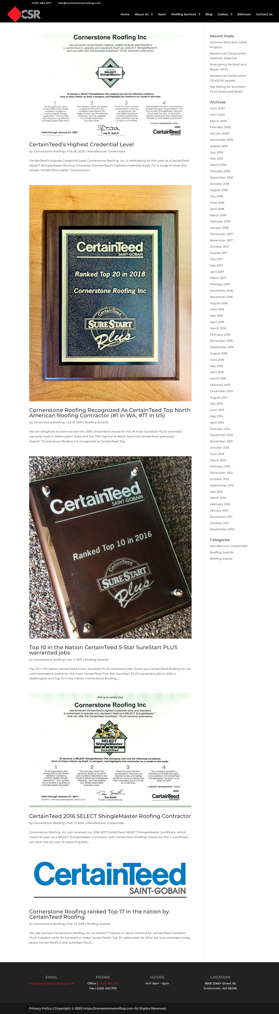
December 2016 (221, 290)
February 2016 (220, 334)
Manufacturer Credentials (106, 151)
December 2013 (221, 435)
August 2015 (218, 353)
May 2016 (216, 315)
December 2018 (221, 177)
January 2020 (219, 133)
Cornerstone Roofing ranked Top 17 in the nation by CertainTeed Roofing (99, 914)
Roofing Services (183, 14)
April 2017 (217, 272)
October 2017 (219, 247)
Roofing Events (221, 558)
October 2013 (219, 447)
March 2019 (218, 165)
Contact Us (264, 14)
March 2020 (218, 121)
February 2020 (220, 127)
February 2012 (220, 504)
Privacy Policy (40, 1008)
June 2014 (217, 410)
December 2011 (221, 517)
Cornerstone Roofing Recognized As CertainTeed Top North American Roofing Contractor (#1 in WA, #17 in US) (110, 413)
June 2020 (217, 108)
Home (125, 14)
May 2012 (216, 492)
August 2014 (219, 397)
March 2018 (218, 215)
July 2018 (216, 196)
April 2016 (217, 322)
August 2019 (219, 146)
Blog (208, 14)
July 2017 (216, 259)
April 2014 (217, 422)
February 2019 (220, 171)
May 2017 (216, 265)
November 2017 (221, 240)
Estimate (244, 14)
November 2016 (221, 297)
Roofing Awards (96, 422)
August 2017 (218, 253)
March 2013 (218, 460)
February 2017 (220, 284)
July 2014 (216, 403)
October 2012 (219, 479)
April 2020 (217, 114)
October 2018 (219, 184)
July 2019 (216, 152)
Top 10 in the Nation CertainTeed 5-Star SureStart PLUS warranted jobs (103, 650)
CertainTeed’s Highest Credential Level (81, 144)
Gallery (223, 14)
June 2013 (217, 454)
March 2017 (218, 278)
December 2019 (221, 140)
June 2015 (217, 360)
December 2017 (221, 234)
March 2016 (218, 328)
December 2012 (221, 473)
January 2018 (219, 228)
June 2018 (217, 202)
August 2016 (219, 303)
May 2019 (216, 158)
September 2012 (222, 485)
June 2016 (217, 309)
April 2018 (217, 209)
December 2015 (221, 341)
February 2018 (220, 221)
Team (162, 14)
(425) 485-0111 (42, 2)
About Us (141, 14)
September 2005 (222, 529)
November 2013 (221, 441)
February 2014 (220, 429)
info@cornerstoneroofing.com (51, 983)
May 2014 (216, 416)
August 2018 (219, 190)
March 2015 (218, 378)
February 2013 (220, 466)
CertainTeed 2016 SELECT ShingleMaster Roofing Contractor (110, 816)
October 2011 (219, 523)
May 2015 (216, 366)
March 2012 (218, 498)
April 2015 (217, 372)
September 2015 (222, 347)
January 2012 (219, 510)
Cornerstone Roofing (49, 151)
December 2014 (221, 391)
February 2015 (220, 385)
